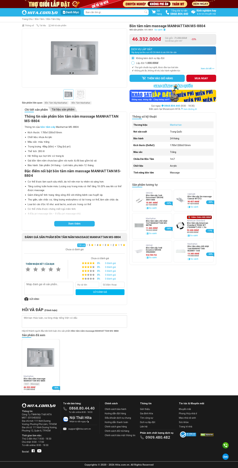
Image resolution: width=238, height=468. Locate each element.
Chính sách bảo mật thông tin (120, 435)
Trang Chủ (27, 19)
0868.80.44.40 (82, 408)
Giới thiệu (145, 409)
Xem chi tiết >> (207, 68)
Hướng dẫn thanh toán (116, 422)
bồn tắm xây (47, 127)
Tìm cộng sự (146, 418)
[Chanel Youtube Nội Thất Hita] (39, 451)
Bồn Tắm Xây (53, 19)
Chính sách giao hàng (116, 426)
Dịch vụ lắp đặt (147, 422)
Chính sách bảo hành (115, 409)
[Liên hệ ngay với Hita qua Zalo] (225, 456)
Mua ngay (201, 78)
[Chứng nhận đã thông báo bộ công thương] (188, 434)
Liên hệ (143, 426)
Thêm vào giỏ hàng (159, 78)
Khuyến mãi (185, 409)
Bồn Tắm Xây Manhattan (56, 103)
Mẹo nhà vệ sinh (187, 418)
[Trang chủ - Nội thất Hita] (39, 406)
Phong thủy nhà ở (188, 413)
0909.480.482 (158, 437)
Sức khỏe (184, 422)
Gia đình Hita (146, 413)
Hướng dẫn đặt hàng (115, 413)
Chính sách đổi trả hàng (117, 431)
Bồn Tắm (39, 19)
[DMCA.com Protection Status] (207, 434)
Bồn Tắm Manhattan (81, 103)
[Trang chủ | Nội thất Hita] (40, 13)
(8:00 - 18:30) (179, 105)
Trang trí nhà (185, 426)
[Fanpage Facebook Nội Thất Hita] (32, 451)
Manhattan (176, 125)
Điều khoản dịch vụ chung (118, 418)
